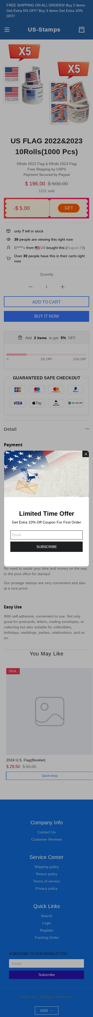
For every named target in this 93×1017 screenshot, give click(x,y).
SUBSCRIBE (46, 547)
